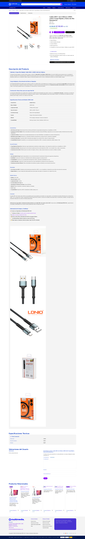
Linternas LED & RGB (13, 500)
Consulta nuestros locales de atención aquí (28, 213)
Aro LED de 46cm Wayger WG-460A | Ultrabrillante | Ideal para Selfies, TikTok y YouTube (36, 501)
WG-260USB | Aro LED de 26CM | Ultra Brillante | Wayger (14, 504)
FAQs (32, 526)
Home (10, 10)
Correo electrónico (47, 473)
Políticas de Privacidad (46, 521)
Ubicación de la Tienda (34, 522)
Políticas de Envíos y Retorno (47, 526)
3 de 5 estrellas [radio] (52, 457)
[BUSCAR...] (61, 4)
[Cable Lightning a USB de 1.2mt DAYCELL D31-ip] (71, 487)
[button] (18, 46)
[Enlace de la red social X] (68, 1)
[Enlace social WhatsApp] (73, 1)
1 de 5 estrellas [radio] (50, 457)
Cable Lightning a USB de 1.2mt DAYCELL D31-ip (70, 491)
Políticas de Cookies (46, 522)
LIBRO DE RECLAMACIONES (35, 524)
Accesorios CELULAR (13, 501)
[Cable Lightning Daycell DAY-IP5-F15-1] (48, 487)
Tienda (13, 10)
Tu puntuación (46, 457)
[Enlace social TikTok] (75, 1)
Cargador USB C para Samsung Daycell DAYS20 (59, 491)
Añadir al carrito (59, 32)
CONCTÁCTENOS (46, 527)
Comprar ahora (70, 32)
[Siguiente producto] (75, 10)
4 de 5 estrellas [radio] (53, 457)
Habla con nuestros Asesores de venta (19, 214)
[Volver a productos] (74, 10)
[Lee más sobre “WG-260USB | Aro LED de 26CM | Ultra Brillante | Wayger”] (18, 510)
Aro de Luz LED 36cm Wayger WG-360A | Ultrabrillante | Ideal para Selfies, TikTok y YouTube (25, 495)
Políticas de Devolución (46, 524)
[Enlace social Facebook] (67, 1)
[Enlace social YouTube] (71, 1)
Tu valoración (46, 459)
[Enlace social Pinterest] (72, 1)
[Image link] (16, 519)
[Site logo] (14, 4)
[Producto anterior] (73, 10)
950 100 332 (11, 527)
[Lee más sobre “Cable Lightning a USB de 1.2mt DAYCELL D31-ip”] (75, 510)
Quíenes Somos (33, 521)
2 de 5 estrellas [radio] (51, 457)
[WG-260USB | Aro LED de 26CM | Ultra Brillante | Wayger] (14, 491)
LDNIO (17, 10)
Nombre (45, 469)
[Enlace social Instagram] (70, 1)
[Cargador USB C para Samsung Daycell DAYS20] (59, 487)
